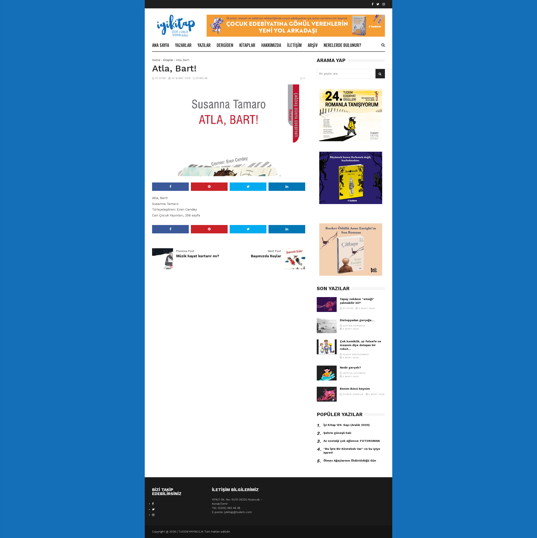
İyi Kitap (160, 78)
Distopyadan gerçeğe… (357, 320)
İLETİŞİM (294, 45)
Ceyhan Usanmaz (354, 373)
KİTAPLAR (247, 45)
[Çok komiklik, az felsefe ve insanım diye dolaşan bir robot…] (327, 346)
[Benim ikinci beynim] (327, 394)
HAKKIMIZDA (271, 45)
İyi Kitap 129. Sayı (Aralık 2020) (346, 425)
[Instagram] (383, 4)
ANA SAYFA (160, 45)
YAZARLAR (183, 45)
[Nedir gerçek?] (327, 373)
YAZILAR (204, 45)
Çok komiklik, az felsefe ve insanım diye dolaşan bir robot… (360, 345)
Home (156, 60)
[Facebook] (372, 4)
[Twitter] (378, 4)
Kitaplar (168, 60)
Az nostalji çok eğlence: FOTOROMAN (351, 440)
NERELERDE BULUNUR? (342, 45)
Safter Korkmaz (354, 325)
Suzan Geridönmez (356, 354)
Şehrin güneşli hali (337, 433)
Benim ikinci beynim (355, 388)
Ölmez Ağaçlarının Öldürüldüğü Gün (349, 460)
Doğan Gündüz (353, 394)
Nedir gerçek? (350, 367)
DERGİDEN (225, 45)
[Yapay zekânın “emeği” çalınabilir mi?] (327, 304)
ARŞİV (313, 45)
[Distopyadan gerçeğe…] (327, 325)
